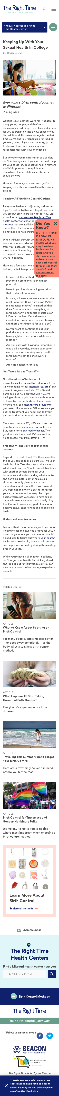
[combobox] (3, 27)
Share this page (32, 930)
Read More (32, 1091)
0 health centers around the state (45, 272)
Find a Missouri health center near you (29, 966)
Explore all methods (21, 908)
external (45, 386)
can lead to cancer (33, 430)
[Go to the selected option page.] (52, 27)
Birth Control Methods (34, 996)
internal (33, 386)
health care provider (37, 404)
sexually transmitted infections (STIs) (33, 383)
